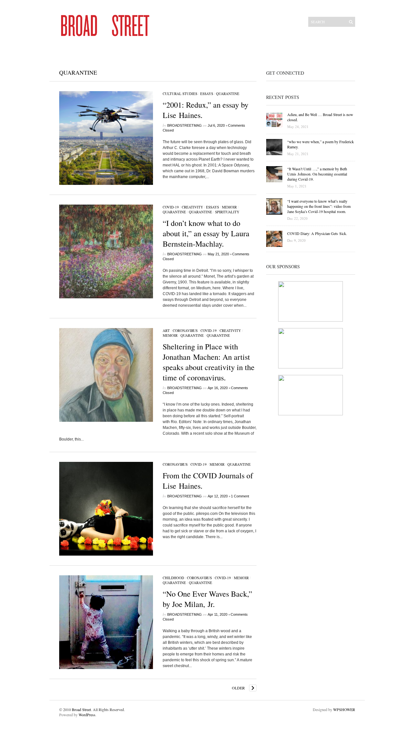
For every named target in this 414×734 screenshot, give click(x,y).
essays (206, 93)
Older (238, 687)
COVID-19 (171, 207)
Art (166, 330)
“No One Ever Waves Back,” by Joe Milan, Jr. (207, 599)
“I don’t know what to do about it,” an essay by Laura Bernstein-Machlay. (206, 233)
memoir (229, 207)
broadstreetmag (184, 125)
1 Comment (240, 496)
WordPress (87, 714)
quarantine (227, 93)
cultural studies (180, 93)
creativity (192, 207)
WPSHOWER (344, 709)
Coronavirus (185, 330)
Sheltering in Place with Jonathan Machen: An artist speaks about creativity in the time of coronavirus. (209, 362)
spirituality (227, 211)
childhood (173, 577)
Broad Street (81, 709)
